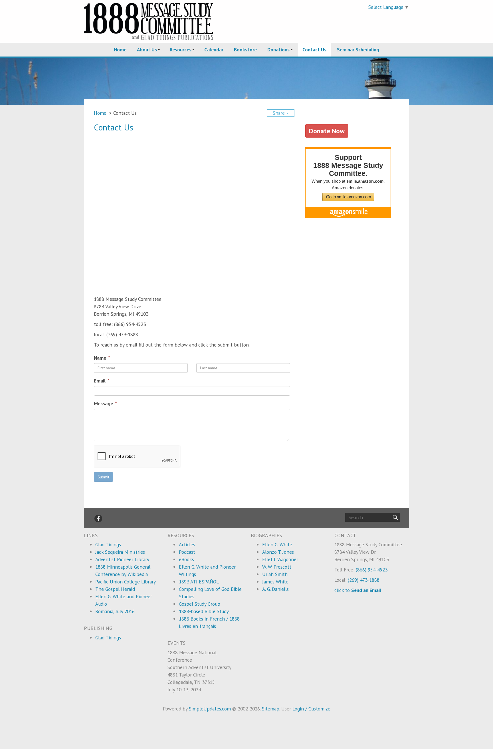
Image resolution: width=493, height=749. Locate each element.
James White (275, 581)
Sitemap (270, 708)
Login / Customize (311, 708)
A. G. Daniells (275, 589)
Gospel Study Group (199, 604)
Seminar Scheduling (358, 49)
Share (279, 113)
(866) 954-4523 (371, 569)
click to (357, 590)
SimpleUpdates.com (210, 708)
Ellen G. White (277, 544)
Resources (180, 49)
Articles (187, 544)
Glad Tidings (108, 544)
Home (120, 49)
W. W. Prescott (276, 566)
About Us (147, 49)
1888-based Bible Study (204, 611)
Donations (278, 49)
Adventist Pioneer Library (122, 559)
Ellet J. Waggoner (280, 559)
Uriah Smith (275, 574)
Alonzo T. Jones (278, 552)
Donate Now (327, 130)
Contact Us (314, 49)
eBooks (186, 559)
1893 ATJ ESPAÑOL (199, 581)
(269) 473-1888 (363, 580)
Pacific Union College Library (125, 581)
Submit (103, 477)
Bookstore (245, 49)
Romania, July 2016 (115, 611)
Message (104, 403)
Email (100, 380)
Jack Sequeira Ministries (120, 552)
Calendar (213, 49)
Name (100, 358)
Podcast (187, 552)
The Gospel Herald (115, 589)
